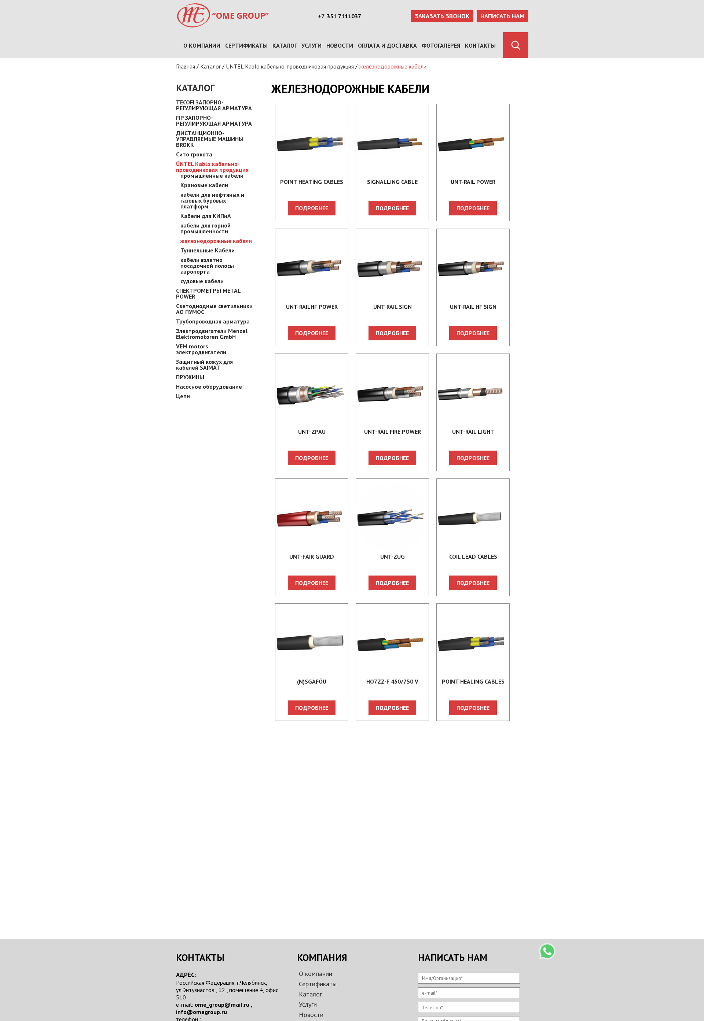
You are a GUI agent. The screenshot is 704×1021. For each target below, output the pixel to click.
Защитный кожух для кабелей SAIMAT (204, 364)
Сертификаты (246, 45)
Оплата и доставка (387, 45)
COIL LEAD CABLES (473, 556)
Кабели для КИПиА (205, 215)
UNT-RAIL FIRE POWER (392, 431)
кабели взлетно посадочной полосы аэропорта (207, 265)
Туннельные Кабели (207, 250)
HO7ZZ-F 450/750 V (392, 681)
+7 (321, 16)
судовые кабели (202, 281)
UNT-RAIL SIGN (392, 307)
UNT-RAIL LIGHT (473, 431)
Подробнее (311, 208)
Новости (339, 45)
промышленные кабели (211, 175)
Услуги (311, 45)
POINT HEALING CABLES (473, 681)
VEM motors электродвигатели (201, 349)
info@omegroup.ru (201, 1012)
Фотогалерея (441, 45)
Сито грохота (194, 154)
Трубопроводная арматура (213, 321)
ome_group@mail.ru (222, 1004)
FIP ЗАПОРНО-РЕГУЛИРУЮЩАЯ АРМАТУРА (214, 120)
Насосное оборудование (209, 386)
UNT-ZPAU (312, 431)
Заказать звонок (442, 16)
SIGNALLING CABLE (392, 182)
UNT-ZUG (392, 556)
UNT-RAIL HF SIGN (473, 307)
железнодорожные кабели (392, 66)
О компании (201, 45)
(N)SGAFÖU (311, 681)
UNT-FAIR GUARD (311, 556)
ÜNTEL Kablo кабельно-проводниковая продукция (290, 66)
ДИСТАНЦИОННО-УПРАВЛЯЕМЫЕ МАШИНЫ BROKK (209, 138)
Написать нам (502, 16)
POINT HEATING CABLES (311, 182)
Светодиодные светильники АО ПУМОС (214, 308)
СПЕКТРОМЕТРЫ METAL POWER (208, 293)
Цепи (183, 396)
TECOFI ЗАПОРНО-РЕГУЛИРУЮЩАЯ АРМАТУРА (214, 105)
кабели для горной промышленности (205, 228)
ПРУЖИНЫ (190, 377)
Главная (185, 66)
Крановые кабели (204, 185)
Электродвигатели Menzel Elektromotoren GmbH (211, 333)
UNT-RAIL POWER (473, 182)
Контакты (480, 45)
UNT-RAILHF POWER (312, 307)
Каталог (284, 45)
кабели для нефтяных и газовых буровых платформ (212, 200)
